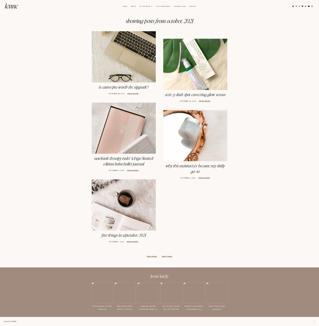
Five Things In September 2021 (124, 235)
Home (124, 6)
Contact (193, 6)
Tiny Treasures (163, 6)
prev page (152, 256)
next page (167, 256)
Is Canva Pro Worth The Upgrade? (124, 87)
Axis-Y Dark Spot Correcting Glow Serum (195, 95)
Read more (133, 93)
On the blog (145, 6)
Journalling (180, 6)
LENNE (11, 6)
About (133, 6)
